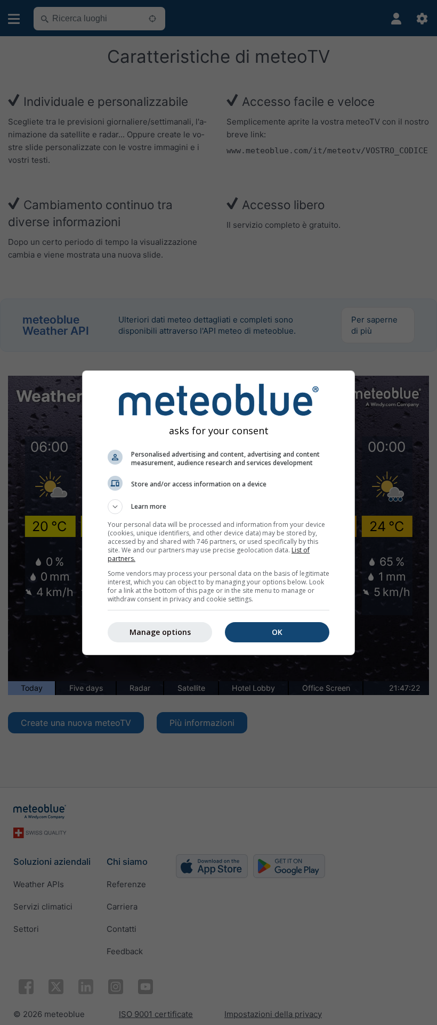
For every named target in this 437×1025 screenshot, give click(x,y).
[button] (218, 506)
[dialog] (218, 512)
